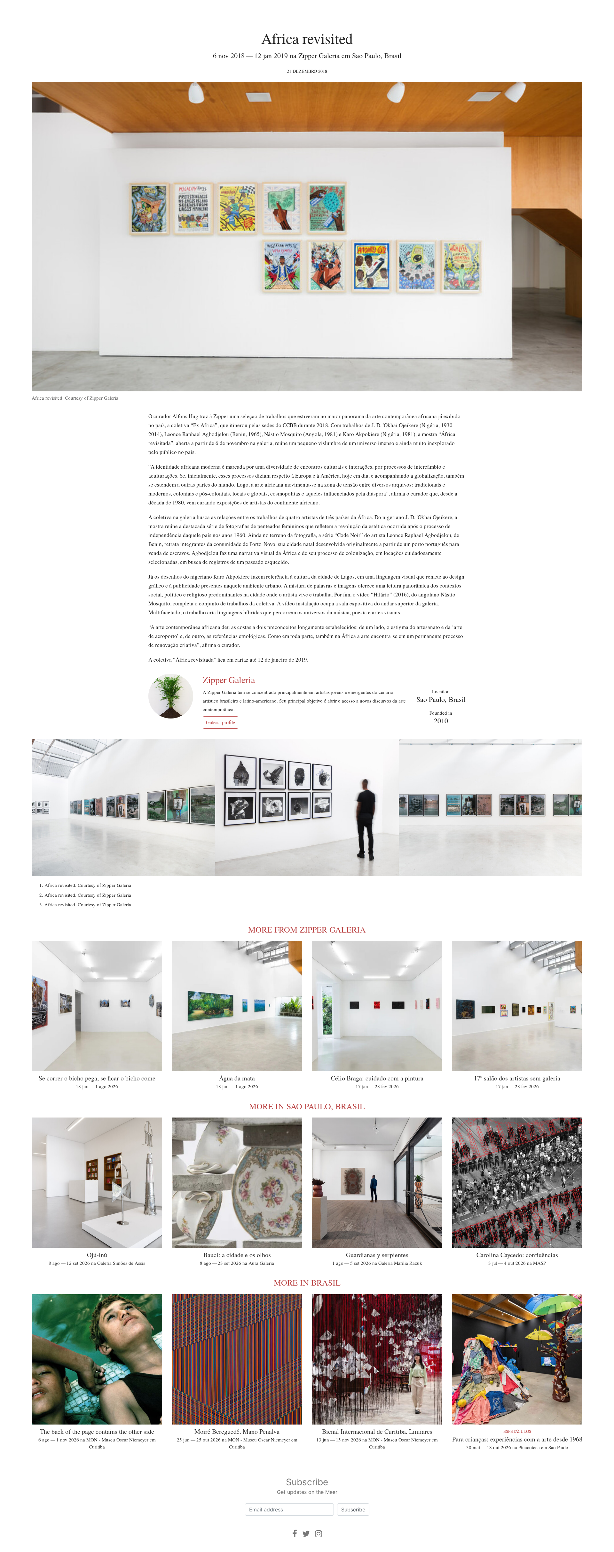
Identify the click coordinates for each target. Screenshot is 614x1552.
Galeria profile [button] (220, 722)
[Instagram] (318, 1534)
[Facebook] (295, 1534)
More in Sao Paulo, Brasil (307, 1106)
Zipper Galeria (229, 679)
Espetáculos (517, 1431)
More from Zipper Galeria (307, 929)
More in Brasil (307, 1282)
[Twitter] (306, 1534)
